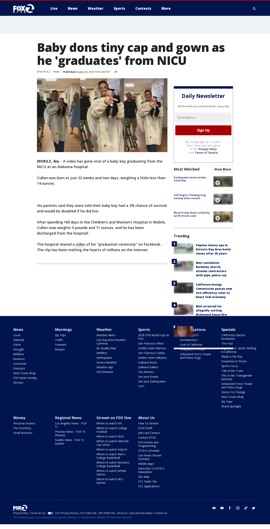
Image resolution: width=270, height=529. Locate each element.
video (80, 244)
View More (222, 169)
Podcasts (19, 368)
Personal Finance (24, 423)
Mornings (63, 329)
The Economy (22, 428)
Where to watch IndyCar (111, 449)
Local (16, 335)
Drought (18, 349)
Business (19, 359)
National (18, 340)
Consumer (19, 363)
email (214, 508)
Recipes (60, 349)
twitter (253, 508)
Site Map (143, 477)
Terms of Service (206, 152)
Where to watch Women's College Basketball (113, 464)
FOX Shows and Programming (148, 444)
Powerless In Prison (192, 349)
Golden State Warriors (152, 348)
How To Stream (148, 423)
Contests (60, 344)
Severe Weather (106, 362)
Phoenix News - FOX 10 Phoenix (70, 433)
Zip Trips (60, 335)
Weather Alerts (105, 335)
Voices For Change (233, 392)
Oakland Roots (147, 362)
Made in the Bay (231, 356)
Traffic (59, 340)
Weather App (104, 367)
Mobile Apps (146, 464)
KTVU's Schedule (149, 450)
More (166, 8)
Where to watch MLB (110, 436)
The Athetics (146, 372)
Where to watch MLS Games (109, 481)
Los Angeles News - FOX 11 (71, 425)
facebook (230, 508)
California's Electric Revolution (233, 337)
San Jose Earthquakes (152, 381)
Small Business (22, 433)
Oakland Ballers (148, 367)
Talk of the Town (232, 371)
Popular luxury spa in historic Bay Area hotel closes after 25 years (213, 249)
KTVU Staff (145, 428)
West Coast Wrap (24, 373)
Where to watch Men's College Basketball (110, 456)
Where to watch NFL (109, 423)
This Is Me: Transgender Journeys (236, 377)
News (57, 71)
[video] (223, 181)
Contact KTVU (147, 437)
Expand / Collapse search (254, 8)
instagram (238, 508)
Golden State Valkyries (152, 358)
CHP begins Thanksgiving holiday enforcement (190, 196)
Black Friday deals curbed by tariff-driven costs (192, 214)
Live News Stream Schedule (149, 457)
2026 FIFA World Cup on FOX (153, 337)
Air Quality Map (106, 348)
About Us (146, 417)
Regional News (68, 417)
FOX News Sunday (25, 378)
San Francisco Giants (151, 353)
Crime (17, 344)
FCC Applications (149, 486)
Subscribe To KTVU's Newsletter (151, 470)
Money (19, 417)
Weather (104, 329)
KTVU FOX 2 (43, 71)
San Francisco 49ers (151, 343)
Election (18, 382)
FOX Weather (104, 372)
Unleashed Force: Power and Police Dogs (195, 356)
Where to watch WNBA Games (111, 472)
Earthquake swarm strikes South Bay (190, 179)
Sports (144, 329)
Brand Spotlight (231, 406)
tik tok (246, 508)
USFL (141, 386)
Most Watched (186, 169)
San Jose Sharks (148, 377)
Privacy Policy (207, 149)
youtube (222, 508)
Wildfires (18, 354)
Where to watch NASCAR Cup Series (112, 443)
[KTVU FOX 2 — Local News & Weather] (26, 8)
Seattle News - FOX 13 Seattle (69, 441)
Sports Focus (229, 366)
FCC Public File (147, 481)
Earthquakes (104, 358)
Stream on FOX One (113, 417)
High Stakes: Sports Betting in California (238, 350)
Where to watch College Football (111, 429)
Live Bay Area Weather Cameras (111, 341)
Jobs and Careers (149, 433)
